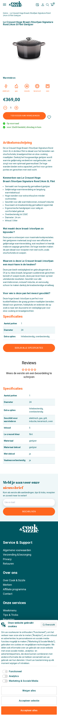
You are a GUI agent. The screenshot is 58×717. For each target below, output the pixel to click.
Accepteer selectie (29, 700)
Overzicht (50, 624)
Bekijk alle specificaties (29, 348)
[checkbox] (11, 671)
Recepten (8, 619)
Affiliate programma (14, 589)
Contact (7, 593)
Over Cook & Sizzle (14, 580)
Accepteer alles (29, 710)
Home (5, 13)
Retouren (8, 563)
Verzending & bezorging (17, 554)
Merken (7, 584)
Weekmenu (10, 610)
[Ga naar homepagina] (15, 4)
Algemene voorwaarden (17, 550)
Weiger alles (29, 690)
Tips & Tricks (10, 614)
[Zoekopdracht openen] (47, 4)
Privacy (7, 559)
